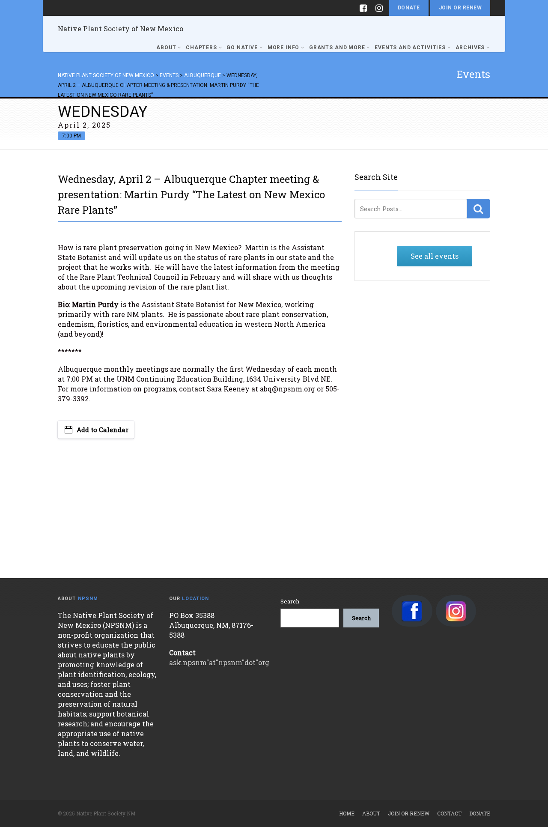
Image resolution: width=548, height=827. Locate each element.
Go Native (242, 48)
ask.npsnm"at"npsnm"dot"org (219, 662)
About (166, 48)
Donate (409, 8)
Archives (470, 48)
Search (289, 601)
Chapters (201, 48)
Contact (449, 813)
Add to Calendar (102, 429)
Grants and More (337, 48)
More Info (284, 48)
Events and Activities (410, 48)
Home (346, 813)
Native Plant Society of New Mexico (120, 28)
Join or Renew (460, 8)
